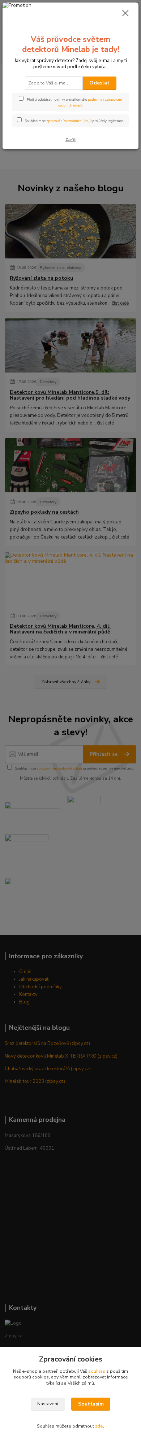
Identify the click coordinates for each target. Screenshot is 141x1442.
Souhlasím (91, 1403)
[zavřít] (125, 14)
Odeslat (99, 82)
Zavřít (70, 139)
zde (99, 1426)
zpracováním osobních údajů (68, 120)
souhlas (96, 1371)
